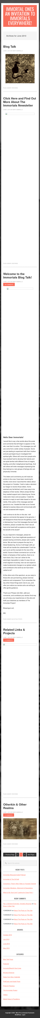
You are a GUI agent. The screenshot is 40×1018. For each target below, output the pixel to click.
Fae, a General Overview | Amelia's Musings (17, 904)
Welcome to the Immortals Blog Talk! (17, 275)
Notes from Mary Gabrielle (11, 977)
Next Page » (31, 855)
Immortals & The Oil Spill (11, 879)
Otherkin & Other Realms (15, 806)
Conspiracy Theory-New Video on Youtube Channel (19, 884)
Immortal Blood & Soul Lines (12, 968)
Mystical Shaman (8, 973)
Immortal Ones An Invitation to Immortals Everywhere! (20, 15)
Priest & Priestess (9, 986)
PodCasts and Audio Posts (11, 981)
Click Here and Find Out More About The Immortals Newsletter (19, 101)
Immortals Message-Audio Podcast (14, 875)
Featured (15, 88)
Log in (23, 1014)
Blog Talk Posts (17, 619)
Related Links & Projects (14, 631)
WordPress (18, 1014)
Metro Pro (18, 1013)
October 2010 (7, 935)
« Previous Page (9, 855)
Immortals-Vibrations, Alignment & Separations (18, 888)
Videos (5, 995)
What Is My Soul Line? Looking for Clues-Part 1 (18, 892)
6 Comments (9, 815)
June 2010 (6, 944)
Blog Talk (9, 46)
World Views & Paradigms (11, 999)
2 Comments (9, 640)
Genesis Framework (28, 1013)
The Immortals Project (10, 990)
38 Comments (9, 284)
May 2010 (6, 948)
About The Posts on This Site (23, 910)
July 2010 (6, 939)
